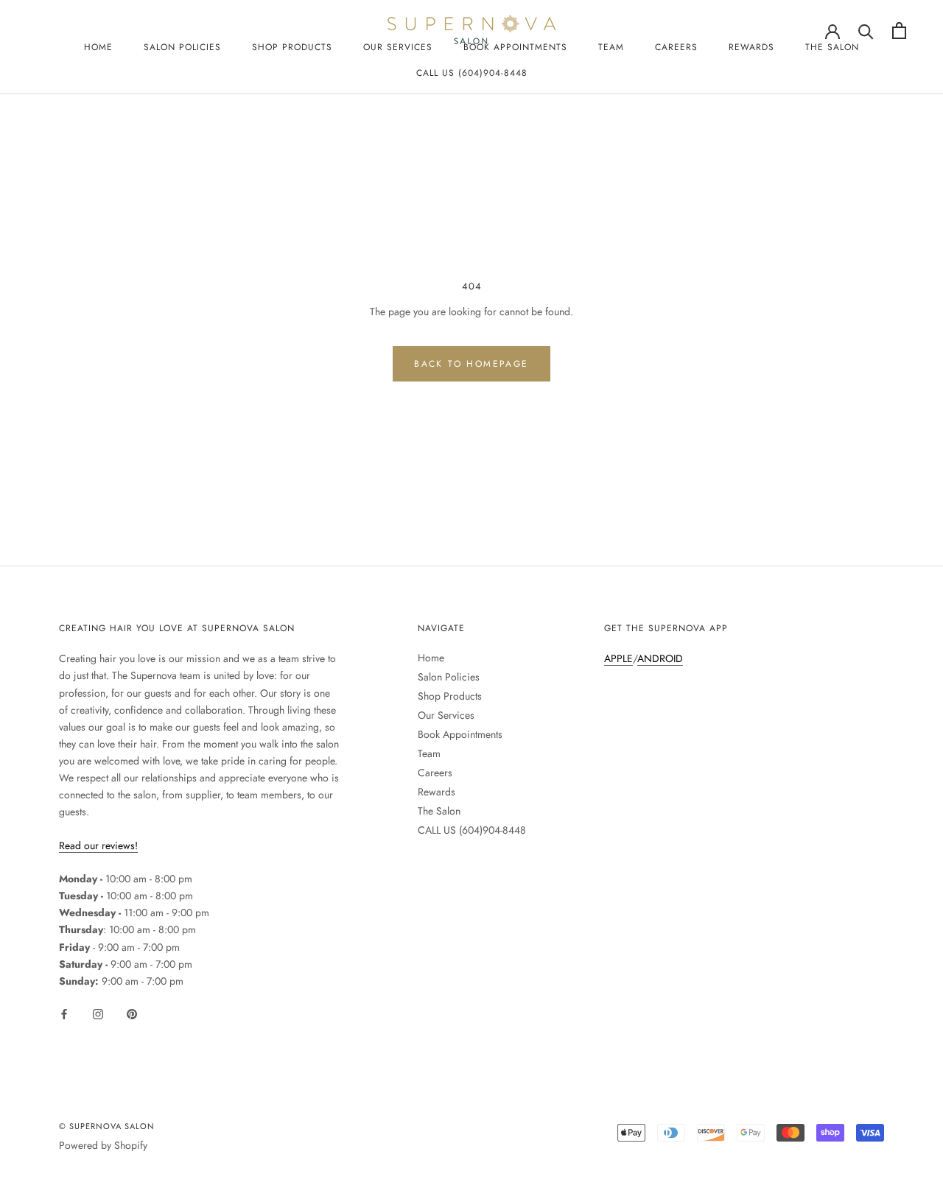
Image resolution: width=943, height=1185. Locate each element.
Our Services (446, 715)
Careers (676, 47)
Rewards (751, 47)
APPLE (618, 658)
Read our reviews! (98, 845)
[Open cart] (899, 30)
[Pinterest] (132, 1013)
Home (98, 47)
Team (611, 47)
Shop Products (292, 47)
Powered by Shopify (103, 1145)
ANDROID (660, 658)
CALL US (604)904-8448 (471, 73)
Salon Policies (182, 47)
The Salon (832, 47)
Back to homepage (471, 363)
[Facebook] (64, 1013)
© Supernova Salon (107, 1126)
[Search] (866, 30)
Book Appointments (460, 734)
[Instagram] (98, 1013)
